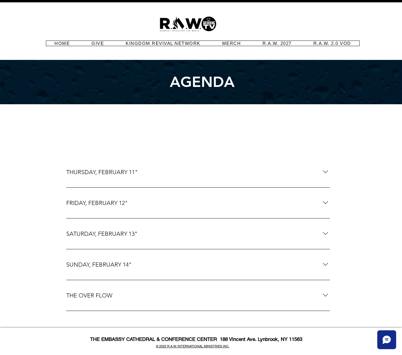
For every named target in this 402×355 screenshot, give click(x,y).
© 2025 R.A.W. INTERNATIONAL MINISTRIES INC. (193, 346)
